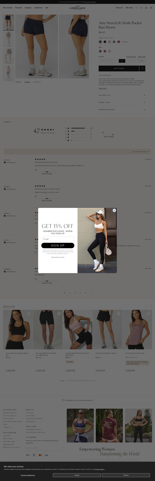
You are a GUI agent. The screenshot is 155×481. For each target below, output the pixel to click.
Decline (125, 475)
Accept (76, 475)
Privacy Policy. (99, 469)
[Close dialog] (114, 210)
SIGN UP (57, 245)
